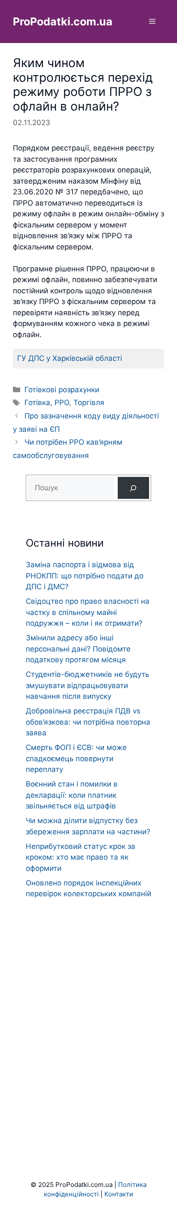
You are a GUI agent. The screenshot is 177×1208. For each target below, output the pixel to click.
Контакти (118, 1194)
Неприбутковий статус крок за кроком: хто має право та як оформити (80, 857)
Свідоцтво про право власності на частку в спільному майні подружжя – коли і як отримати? (88, 612)
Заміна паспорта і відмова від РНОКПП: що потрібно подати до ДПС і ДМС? (84, 575)
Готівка (37, 402)
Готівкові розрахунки (61, 389)
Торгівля (88, 402)
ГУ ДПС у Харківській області (69, 358)
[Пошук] (133, 488)
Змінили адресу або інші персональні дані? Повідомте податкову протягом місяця (78, 648)
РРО (62, 402)
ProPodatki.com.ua (63, 21)
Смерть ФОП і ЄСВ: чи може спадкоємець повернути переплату (76, 758)
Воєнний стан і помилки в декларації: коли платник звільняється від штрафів (72, 795)
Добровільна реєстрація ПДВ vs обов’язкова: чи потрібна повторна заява (88, 722)
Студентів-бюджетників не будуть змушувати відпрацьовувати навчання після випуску (87, 685)
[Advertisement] (88, 1022)
